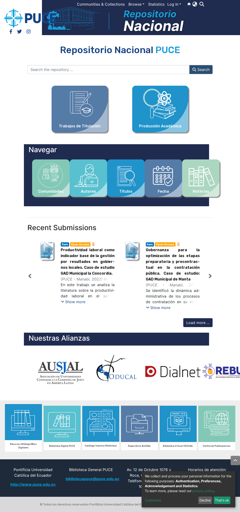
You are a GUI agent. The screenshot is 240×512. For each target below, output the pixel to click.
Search (203, 69)
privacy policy (203, 491)
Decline (205, 500)
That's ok (222, 500)
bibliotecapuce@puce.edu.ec (92, 478)
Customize (153, 500)
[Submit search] (202, 4)
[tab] (111, 306)
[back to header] (235, 460)
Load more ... (198, 322)
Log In (172, 4)
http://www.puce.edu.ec (33, 484)
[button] (195, 4)
